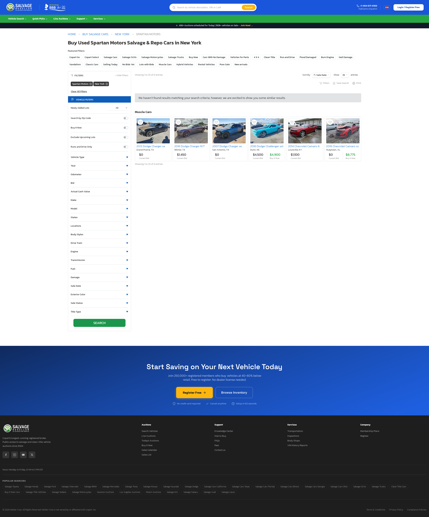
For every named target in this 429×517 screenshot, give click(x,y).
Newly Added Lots (80, 107)
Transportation (295, 431)
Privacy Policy (396, 509)
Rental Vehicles (206, 64)
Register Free (192, 392)
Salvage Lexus (228, 492)
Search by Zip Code (81, 118)
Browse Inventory (234, 392)
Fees (216, 445)
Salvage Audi (210, 492)
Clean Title (269, 57)
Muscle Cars (165, 64)
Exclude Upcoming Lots (83, 137)
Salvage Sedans (59, 492)
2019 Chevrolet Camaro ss (342, 146)
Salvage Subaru (190, 492)
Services (98, 18)
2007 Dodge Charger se (227, 146)
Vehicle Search (16, 18)
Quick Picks (39, 18)
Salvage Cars (110, 57)
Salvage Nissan (150, 486)
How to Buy (220, 436)
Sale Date (321, 75)
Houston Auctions (105, 492)
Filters (326, 83)
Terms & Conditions (375, 509)
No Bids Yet (128, 64)
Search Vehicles (150, 431)
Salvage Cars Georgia (315, 486)
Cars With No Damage (214, 57)
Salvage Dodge (191, 486)
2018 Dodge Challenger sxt (266, 146)
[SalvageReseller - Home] (19, 7)
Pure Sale (225, 64)
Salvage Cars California (215, 486)
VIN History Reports (297, 445)
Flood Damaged (308, 57)
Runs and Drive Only (81, 146)
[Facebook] (6, 454)
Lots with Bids (146, 64)
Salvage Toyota (12, 486)
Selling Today (110, 64)
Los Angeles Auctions (130, 492)
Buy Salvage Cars (95, 34)
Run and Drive (287, 57)
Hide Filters (121, 75)
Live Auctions (61, 18)
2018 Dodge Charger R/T (189, 146)
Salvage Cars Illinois (289, 486)
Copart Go (74, 57)
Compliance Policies (416, 509)
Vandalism (75, 64)
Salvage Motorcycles (152, 57)
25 (344, 75)
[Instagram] (14, 454)
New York (122, 34)
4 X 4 (256, 57)
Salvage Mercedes (110, 486)
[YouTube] (23, 454)
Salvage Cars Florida (265, 486)
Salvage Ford (50, 486)
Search (249, 7)
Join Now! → (247, 25)
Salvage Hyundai (171, 486)
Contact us (219, 450)
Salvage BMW (90, 486)
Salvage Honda (31, 486)
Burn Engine (327, 57)
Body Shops (293, 440)
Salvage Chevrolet (70, 486)
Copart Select (92, 57)
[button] (99, 157)
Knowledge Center (223, 431)
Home (72, 34)
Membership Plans (369, 431)
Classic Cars (92, 64)
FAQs (217, 440)
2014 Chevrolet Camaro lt (304, 146)
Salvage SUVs (129, 57)
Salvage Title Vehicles (36, 492)
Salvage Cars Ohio (339, 486)
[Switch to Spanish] (386, 7)
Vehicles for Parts (239, 57)
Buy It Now (76, 127)
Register (364, 436)
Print (358, 83)
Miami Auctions (153, 492)
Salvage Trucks (176, 57)
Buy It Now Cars (12, 492)
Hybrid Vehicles (184, 64)
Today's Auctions (150, 440)
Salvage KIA (172, 492)
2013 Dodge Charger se (150, 146)
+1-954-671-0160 (368, 6)
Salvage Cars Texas (241, 486)
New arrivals (241, 64)
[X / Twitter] (32, 454)
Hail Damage (345, 57)
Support (81, 18)
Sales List (146, 454)
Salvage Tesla (131, 486)
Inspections (293, 436)
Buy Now (193, 57)
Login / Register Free (408, 7)
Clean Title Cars (398, 486)
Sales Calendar (149, 450)
